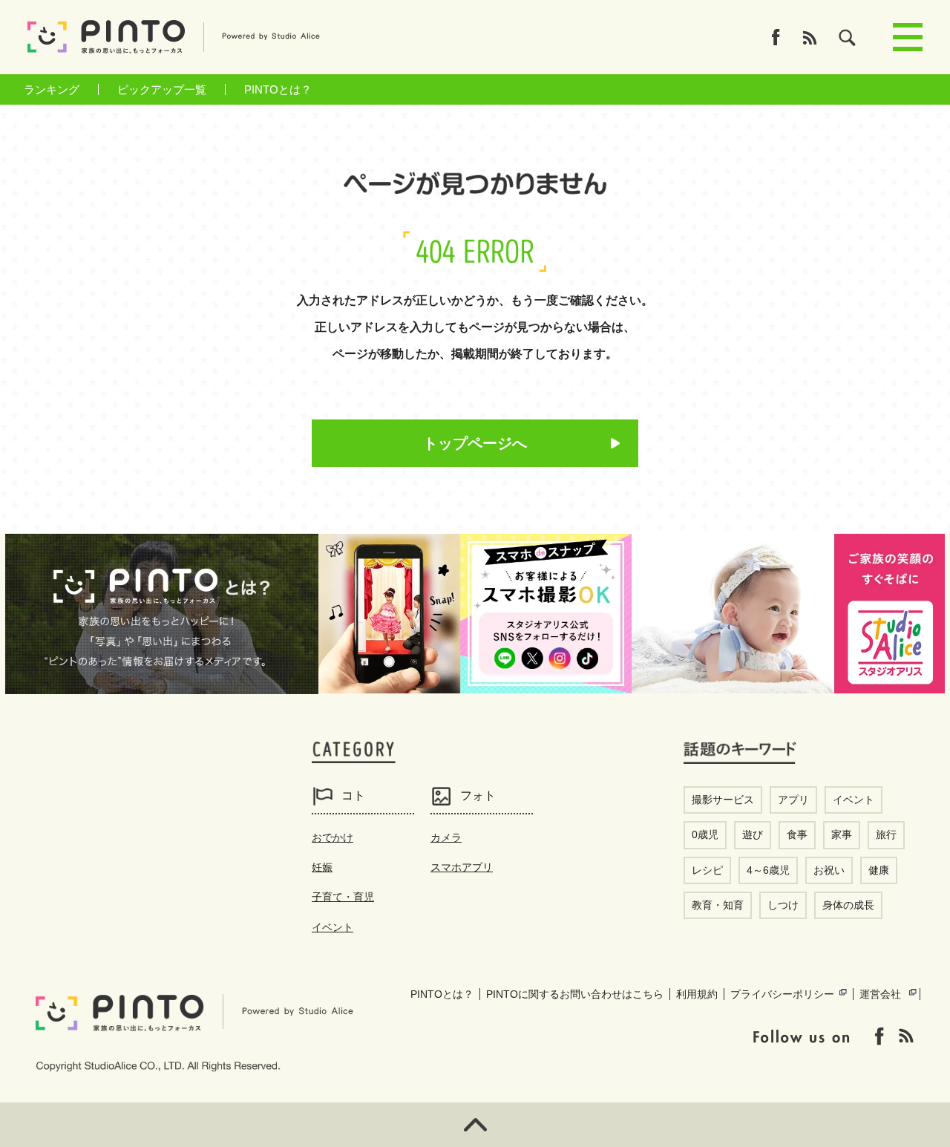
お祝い (829, 870)
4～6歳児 (768, 870)
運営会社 (880, 994)
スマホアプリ (461, 867)
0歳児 (705, 834)
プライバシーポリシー (782, 994)
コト (353, 795)
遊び (752, 834)
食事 (797, 834)
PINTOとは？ (278, 89)
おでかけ (332, 837)
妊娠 (322, 867)
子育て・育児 (343, 897)
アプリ (793, 799)
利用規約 (697, 994)
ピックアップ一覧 (161, 89)
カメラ (446, 837)
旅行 (886, 834)
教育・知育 (718, 905)
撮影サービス (723, 799)
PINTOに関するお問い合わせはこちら (575, 994)
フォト (478, 795)
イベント (332, 927)
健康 (878, 870)
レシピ (707, 870)
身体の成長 (848, 905)
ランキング (51, 89)
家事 (841, 834)
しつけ (783, 905)
